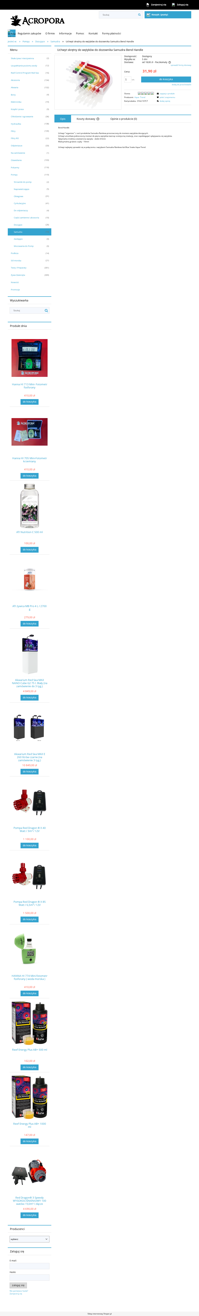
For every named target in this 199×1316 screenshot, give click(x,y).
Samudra (18, 232)
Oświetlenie (16, 160)
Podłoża (14, 253)
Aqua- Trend (139, 97)
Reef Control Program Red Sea (25, 72)
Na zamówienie (18, 152)
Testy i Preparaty (18, 267)
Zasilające (18, 239)
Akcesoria (15, 80)
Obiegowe (18, 196)
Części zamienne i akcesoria (26, 217)
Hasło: (13, 1272)
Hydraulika (16, 123)
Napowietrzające (21, 189)
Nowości (15, 282)
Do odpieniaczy (21, 210)
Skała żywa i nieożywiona (22, 58)
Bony (13, 94)
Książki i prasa (17, 109)
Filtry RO (15, 138)
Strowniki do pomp (23, 182)
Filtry (13, 131)
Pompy (14, 174)
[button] (165, 93)
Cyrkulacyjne (20, 203)
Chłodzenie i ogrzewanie (22, 116)
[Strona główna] (38, 19)
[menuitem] (29, 33)
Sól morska (16, 260)
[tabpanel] (122, 137)
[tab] (62, 118)
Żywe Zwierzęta (18, 275)
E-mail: (13, 1260)
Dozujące (18, 224)
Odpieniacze (16, 145)
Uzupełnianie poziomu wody (24, 65)
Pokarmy (15, 167)
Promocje (15, 289)
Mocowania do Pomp (24, 246)
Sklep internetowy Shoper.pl (100, 1313)
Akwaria (14, 87)
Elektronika (16, 101)
